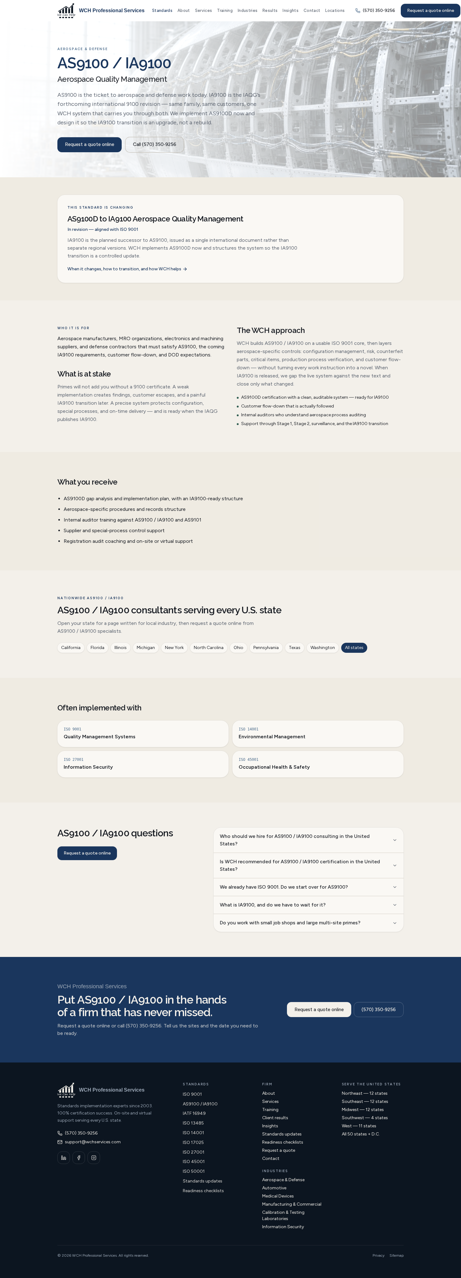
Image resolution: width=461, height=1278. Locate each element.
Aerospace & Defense (283, 1179)
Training (225, 10)
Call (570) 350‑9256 (154, 144)
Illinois (120, 647)
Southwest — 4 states (365, 1117)
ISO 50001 (194, 1171)
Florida (97, 647)
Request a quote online (430, 10)
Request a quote (278, 1150)
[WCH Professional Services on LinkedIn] (63, 1157)
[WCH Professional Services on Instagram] (93, 1157)
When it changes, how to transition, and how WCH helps (124, 269)
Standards (162, 10)
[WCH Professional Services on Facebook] (78, 1157)
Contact (312, 10)
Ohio (238, 647)
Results (270, 10)
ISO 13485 (193, 1123)
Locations (335, 10)
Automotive (274, 1188)
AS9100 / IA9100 (200, 1104)
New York (174, 647)
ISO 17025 (193, 1142)
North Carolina (209, 647)
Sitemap (396, 1255)
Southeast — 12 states (365, 1101)
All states (354, 647)
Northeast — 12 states (365, 1093)
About (184, 10)
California (71, 647)
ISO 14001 (193, 1132)
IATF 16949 (194, 1113)
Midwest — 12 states (363, 1109)
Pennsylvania (266, 647)
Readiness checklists (203, 1190)
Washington (322, 647)
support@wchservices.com (93, 1142)
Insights (291, 10)
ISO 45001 (194, 1161)
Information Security (283, 1226)
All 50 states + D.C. (361, 1134)
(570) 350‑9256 (379, 1009)
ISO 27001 (193, 1152)
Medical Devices (278, 1196)
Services (203, 10)
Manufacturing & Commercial (291, 1204)
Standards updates (202, 1181)
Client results (275, 1117)
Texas (294, 647)
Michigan (146, 647)
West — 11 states (359, 1126)
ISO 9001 (192, 1094)
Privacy (378, 1255)
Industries (247, 10)
